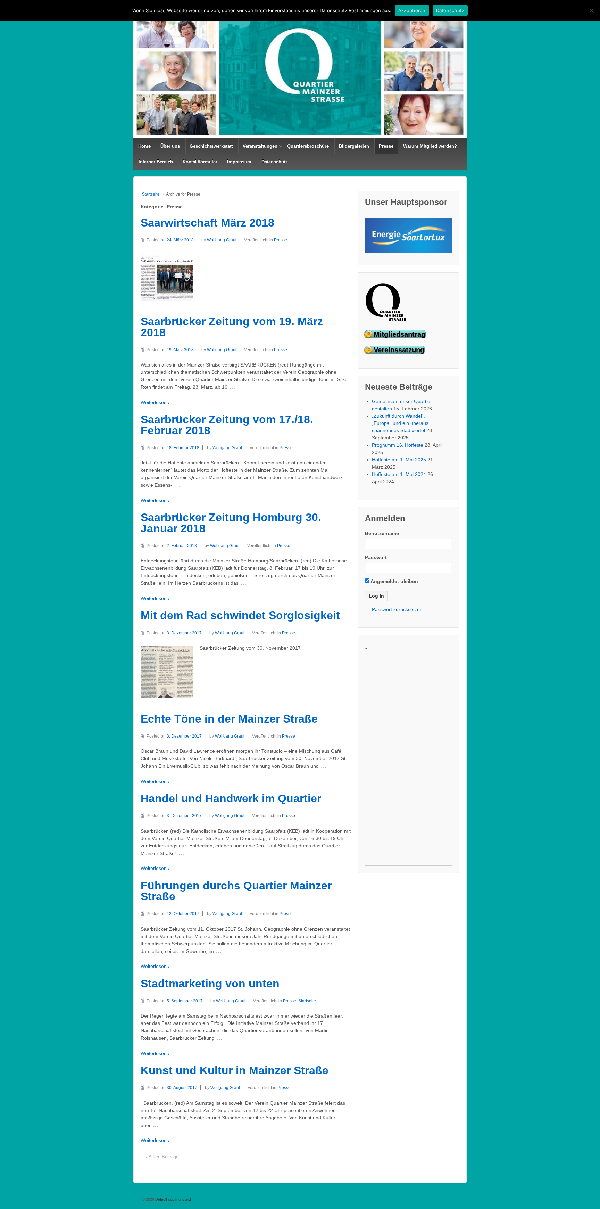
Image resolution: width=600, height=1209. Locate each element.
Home (144, 146)
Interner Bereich (156, 161)
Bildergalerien (354, 146)
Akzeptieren (412, 10)
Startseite (151, 194)
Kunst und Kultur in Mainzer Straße (234, 1070)
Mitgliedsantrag (399, 334)
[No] (591, 10)
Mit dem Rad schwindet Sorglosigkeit (240, 615)
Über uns (170, 146)
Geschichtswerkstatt (211, 146)
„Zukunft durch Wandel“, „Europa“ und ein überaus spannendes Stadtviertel (400, 423)
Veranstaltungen (260, 146)
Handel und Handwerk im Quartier (231, 798)
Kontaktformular (200, 161)
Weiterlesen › (155, 402)
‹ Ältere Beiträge (162, 1156)
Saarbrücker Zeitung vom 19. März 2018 (232, 327)
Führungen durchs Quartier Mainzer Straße (236, 891)
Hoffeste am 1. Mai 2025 (399, 459)
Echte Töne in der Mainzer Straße (229, 719)
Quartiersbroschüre (308, 146)
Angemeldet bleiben (393, 581)
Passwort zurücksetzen (397, 609)
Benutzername (382, 533)
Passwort (376, 557)
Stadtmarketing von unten (210, 983)
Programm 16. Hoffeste (397, 445)
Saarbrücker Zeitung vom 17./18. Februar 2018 (227, 425)
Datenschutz (274, 161)
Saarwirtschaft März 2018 (207, 222)
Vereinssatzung (399, 350)
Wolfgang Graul (221, 240)
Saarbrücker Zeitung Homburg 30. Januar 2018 (231, 523)
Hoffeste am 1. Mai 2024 (399, 474)
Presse (386, 146)
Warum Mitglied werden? (430, 146)
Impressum (239, 161)
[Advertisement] (408, 761)
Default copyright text (172, 1199)
